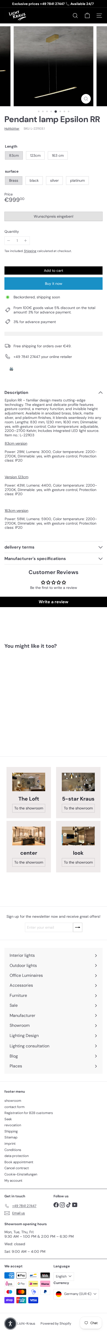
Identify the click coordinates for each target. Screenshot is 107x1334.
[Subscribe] (77, 927)
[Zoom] (86, 99)
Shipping (30, 251)
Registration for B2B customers (28, 1113)
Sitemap (10, 1137)
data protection (16, 1156)
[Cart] (87, 15)
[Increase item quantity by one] (25, 240)
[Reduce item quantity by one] (8, 240)
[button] (10, 1323)
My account (13, 1180)
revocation (12, 1125)
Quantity (11, 231)
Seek (8, 1119)
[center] (28, 836)
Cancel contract (16, 1168)
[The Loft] (28, 782)
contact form (14, 1107)
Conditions (12, 1150)
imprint (10, 1143)
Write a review (53, 602)
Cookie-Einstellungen (20, 1174)
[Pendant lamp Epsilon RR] (37, 694)
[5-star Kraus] (78, 782)
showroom (12, 1100)
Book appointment (18, 1162)
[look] (78, 836)
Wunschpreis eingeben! (54, 217)
